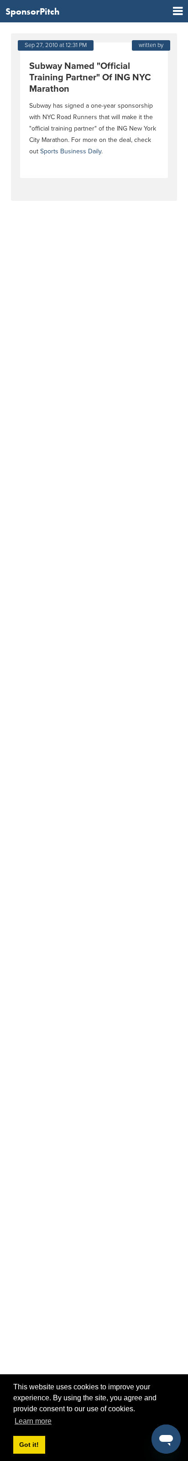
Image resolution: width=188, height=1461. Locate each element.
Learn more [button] (33, 1421)
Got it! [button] (29, 1444)
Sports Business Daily (70, 151)
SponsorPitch (32, 11)
